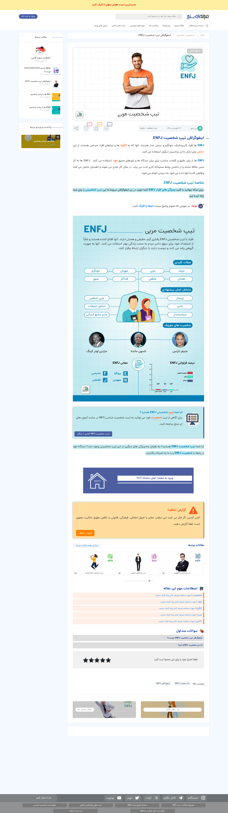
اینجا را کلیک (146, 206)
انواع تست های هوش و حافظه (152, 810)
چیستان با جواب (75, 810)
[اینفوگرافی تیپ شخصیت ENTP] (94, 563)
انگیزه (123, 145)
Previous (70, 563)
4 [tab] (143, 581)
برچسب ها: (198, 684)
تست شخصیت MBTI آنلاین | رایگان (93, 434)
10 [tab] (125, 581)
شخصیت (156, 418)
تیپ (171, 412)
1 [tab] (152, 581)
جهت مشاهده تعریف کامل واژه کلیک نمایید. (173, 595)
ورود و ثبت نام (28, 16)
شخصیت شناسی (185, 35)
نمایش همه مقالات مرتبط (87, 545)
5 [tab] (140, 581)
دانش (200, 152)
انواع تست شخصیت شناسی (45, 805)
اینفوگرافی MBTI (163, 683)
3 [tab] (146, 581)
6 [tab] (137, 581)
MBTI (155, 478)
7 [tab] (134, 581)
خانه (202, 35)
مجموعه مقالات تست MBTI (183, 805)
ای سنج (194, 128)
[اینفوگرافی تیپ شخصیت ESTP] (182, 563)
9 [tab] (128, 581)
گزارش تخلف (85, 533)
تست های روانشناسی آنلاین (91, 805)
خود (115, 160)
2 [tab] (149, 581)
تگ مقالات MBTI (182, 683)
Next (206, 563)
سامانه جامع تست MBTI (137, 805)
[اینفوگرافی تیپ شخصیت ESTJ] (138, 563)
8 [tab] (131, 581)
